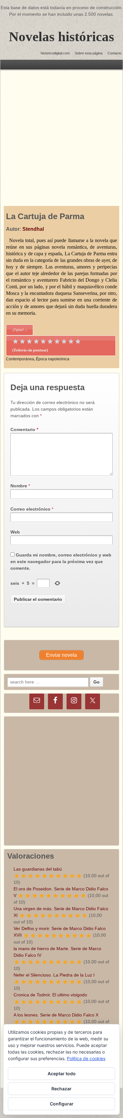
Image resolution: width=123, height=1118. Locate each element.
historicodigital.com (55, 53)
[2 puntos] (22, 341)
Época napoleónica (52, 359)
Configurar (61, 1103)
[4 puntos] (36, 341)
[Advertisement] (61, 132)
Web (15, 531)
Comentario (24, 429)
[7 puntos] (57, 341)
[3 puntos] (29, 341)
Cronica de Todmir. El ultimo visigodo (50, 994)
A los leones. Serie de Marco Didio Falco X (56, 1014)
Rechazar (61, 1088)
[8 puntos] (64, 341)
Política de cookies (86, 1058)
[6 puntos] (50, 341)
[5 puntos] (43, 341)
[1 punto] (15, 341)
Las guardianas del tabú (38, 869)
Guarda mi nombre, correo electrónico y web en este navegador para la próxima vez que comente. (60, 561)
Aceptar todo (62, 1073)
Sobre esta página (88, 53)
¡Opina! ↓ (19, 330)
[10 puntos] (78, 341)
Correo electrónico (30, 509)
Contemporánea (20, 359)
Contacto (114, 53)
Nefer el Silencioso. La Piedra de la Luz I (54, 974)
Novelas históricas (61, 36)
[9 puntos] (71, 341)
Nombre (18, 485)
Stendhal (33, 229)
